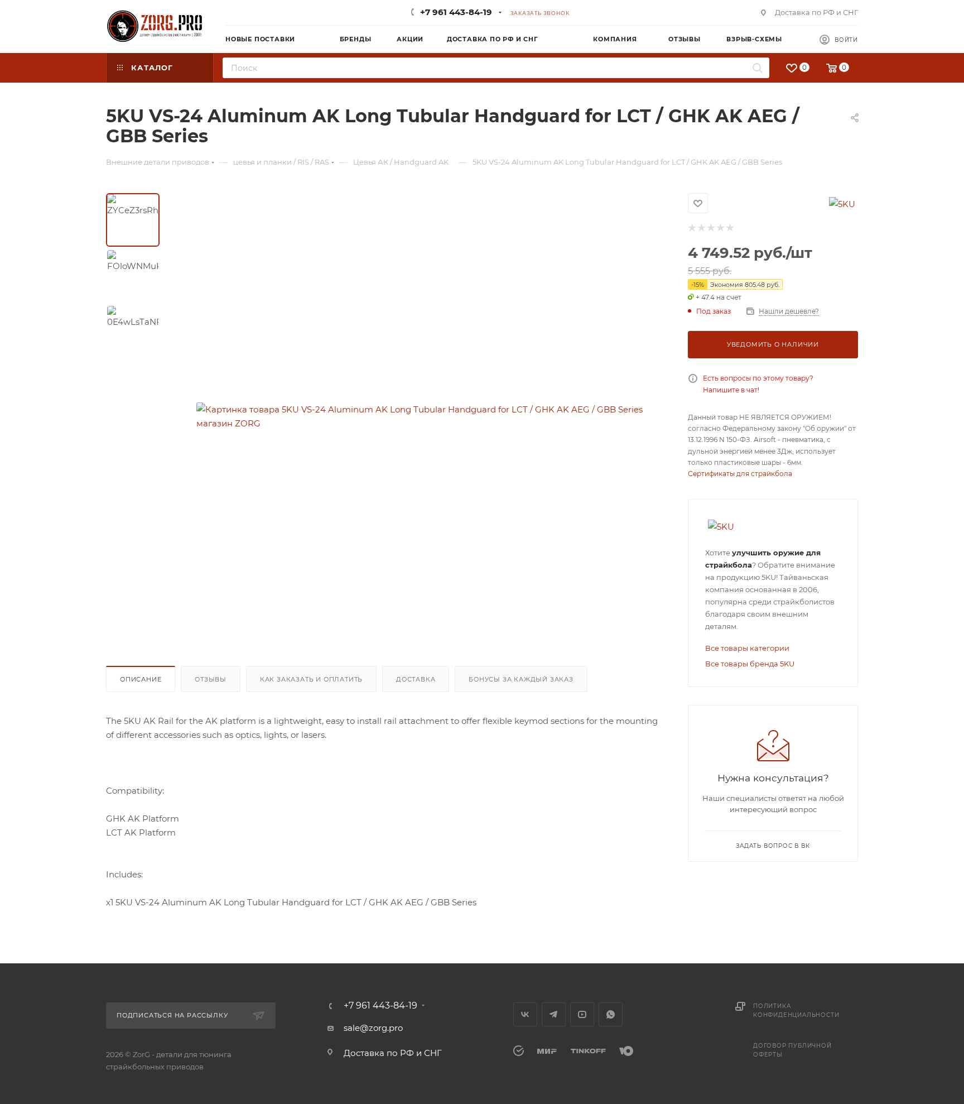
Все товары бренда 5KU (749, 663)
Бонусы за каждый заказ (521, 679)
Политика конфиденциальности (796, 1010)
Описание (140, 679)
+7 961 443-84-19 (456, 12)
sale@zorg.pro (373, 1028)
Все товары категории (747, 648)
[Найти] (757, 67)
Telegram (554, 1014)
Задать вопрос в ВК (772, 845)
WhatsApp (611, 1014)
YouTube (582, 1014)
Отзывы (210, 679)
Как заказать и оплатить (311, 679)
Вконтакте (525, 1014)
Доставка (415, 679)
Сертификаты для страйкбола (740, 473)
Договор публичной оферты (792, 1050)
